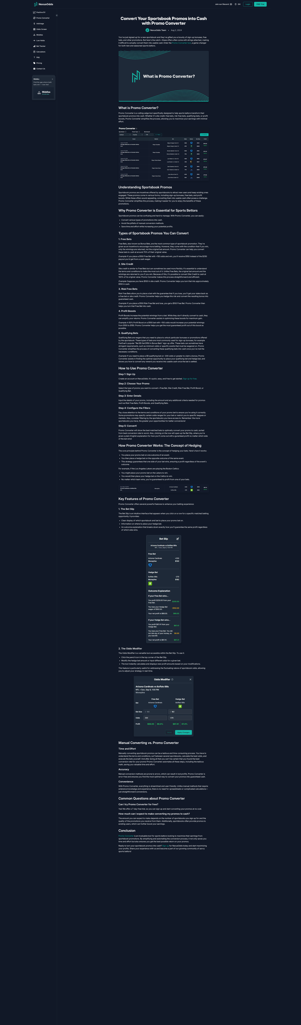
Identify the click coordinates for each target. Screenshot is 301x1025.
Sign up (165, 846)
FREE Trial (260, 4)
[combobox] (237, 4)
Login (248, 4)
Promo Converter (126, 836)
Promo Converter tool (181, 43)
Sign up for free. (190, 378)
